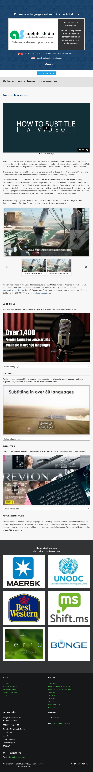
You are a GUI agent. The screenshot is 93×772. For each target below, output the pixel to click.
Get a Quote (45, 73)
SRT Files (51, 701)
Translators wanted (10, 689)
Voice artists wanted (10, 686)
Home (5, 695)
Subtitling (51, 692)
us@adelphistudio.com (52, 58)
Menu (48, 64)
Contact (6, 683)
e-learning (52, 707)
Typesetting (52, 695)
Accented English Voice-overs (59, 689)
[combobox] (46, 366)
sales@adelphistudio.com (62, 53)
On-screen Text (54, 704)
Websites (51, 698)
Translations (52, 683)
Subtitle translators (10, 692)
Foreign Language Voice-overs (59, 686)
